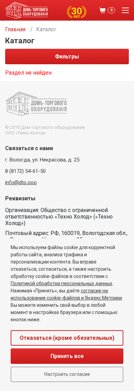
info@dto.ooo (21, 182)
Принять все (67, 356)
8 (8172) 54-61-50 (25, 171)
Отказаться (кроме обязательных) (67, 338)
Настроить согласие (67, 374)
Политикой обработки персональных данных (61, 283)
